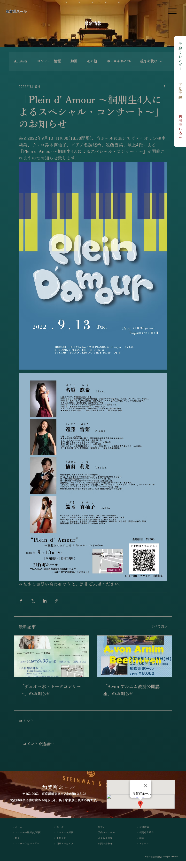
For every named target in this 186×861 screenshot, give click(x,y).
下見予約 (180, 91)
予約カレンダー (180, 57)
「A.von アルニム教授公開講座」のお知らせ (131, 690)
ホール (60, 827)
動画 (73, 61)
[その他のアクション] (164, 87)
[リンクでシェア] (56, 600)
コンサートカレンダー (27, 843)
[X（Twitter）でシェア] (33, 600)
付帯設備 (144, 827)
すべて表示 (159, 626)
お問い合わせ (105, 843)
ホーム (18, 827)
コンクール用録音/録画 (27, 832)
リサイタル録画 (64, 832)
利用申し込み (180, 127)
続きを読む (148, 61)
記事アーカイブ (64, 843)
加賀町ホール (16, 11)
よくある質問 (105, 838)
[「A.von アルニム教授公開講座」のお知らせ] (134, 656)
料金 (17, 838)
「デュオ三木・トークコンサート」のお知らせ (50, 690)
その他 (92, 61)
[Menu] (172, 11)
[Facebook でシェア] (21, 600)
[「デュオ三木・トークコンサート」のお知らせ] (51, 656)
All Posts (20, 61)
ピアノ (101, 827)
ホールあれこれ (119, 61)
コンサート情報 (49, 61)
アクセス (144, 843)
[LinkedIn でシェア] (44, 600)
